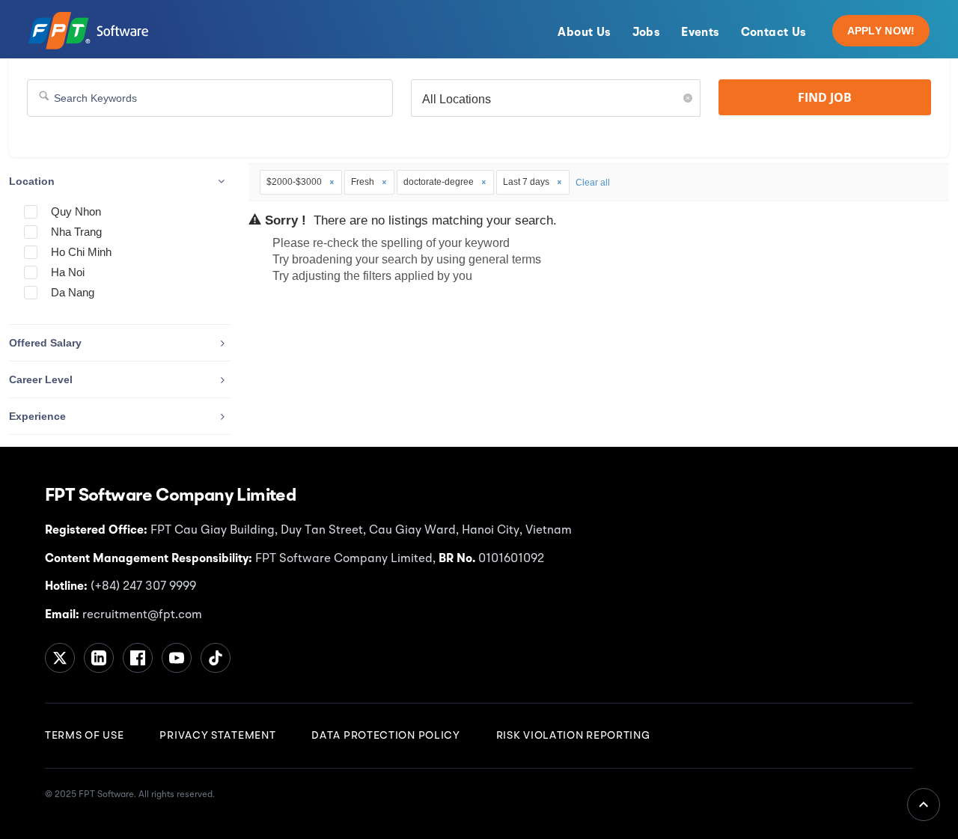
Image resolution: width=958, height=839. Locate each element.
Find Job (825, 97)
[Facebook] (138, 658)
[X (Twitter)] (60, 658)
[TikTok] (216, 658)
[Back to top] (923, 804)
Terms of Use (84, 735)
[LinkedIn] (99, 658)
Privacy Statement (217, 735)
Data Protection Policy (385, 735)
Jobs (646, 33)
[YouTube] (177, 658)
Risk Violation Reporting (573, 735)
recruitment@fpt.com (140, 615)
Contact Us (774, 33)
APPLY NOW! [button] (881, 31)
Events (700, 33)
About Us (584, 33)
